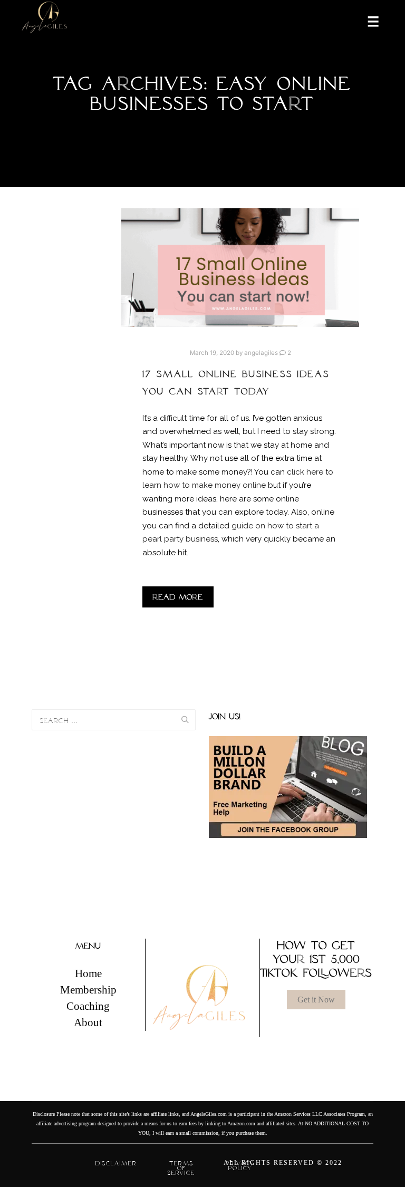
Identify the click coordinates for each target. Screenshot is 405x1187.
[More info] (366, 20)
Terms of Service (181, 1168)
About (88, 1022)
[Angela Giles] (45, 21)
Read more (178, 597)
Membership (88, 989)
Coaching (88, 1006)
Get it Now (316, 999)
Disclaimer (116, 1163)
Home (88, 973)
